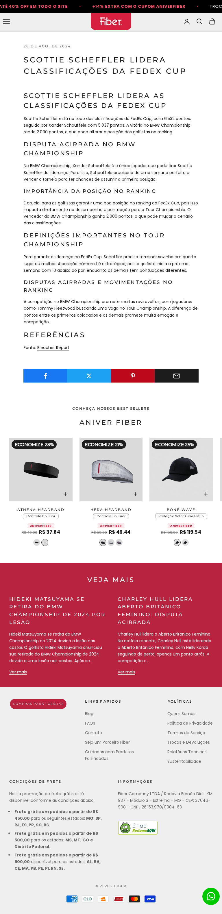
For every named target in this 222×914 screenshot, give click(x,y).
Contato (93, 733)
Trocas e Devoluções (188, 742)
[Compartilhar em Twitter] (89, 376)
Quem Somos (181, 714)
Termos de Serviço (186, 733)
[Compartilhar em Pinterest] (133, 376)
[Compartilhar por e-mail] (176, 376)
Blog (89, 714)
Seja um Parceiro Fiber (107, 742)
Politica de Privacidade (190, 723)
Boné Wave (181, 509)
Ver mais (18, 672)
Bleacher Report (53, 347)
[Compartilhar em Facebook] (45, 376)
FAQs (90, 723)
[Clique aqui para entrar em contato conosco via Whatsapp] (211, 896)
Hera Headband (111, 509)
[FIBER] (38, 704)
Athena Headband (40, 509)
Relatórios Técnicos (187, 752)
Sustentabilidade (184, 761)
